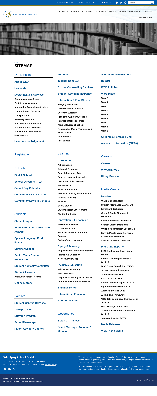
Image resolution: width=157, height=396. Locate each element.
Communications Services (28, 99)
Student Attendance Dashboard (117, 205)
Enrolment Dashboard (112, 209)
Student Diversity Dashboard (116, 240)
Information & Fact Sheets (74, 100)
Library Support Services (27, 111)
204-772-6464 (31, 365)
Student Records (24, 272)
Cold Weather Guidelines (70, 108)
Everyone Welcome (67, 113)
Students (101, 11)
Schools (90, 11)
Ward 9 (104, 131)
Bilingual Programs (68, 169)
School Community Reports (115, 270)
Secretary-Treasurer (25, 119)
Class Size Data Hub (111, 278)
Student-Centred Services (28, 127)
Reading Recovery (67, 197)
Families (112, 11)
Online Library (23, 282)
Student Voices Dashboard (114, 225)
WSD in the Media (112, 330)
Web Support (64, 136)
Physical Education (67, 189)
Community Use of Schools (31, 194)
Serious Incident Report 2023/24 (117, 282)
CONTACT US (90, 3)
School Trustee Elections (116, 74)
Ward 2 (104, 102)
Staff (32, 378)
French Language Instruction (72, 177)
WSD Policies (109, 87)
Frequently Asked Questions (72, 117)
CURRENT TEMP (65, 3)
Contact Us (6, 378)
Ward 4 (104, 110)
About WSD (21, 81)
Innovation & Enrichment (73, 220)
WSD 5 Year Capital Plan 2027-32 (117, 266)
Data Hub (106, 196)
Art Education (65, 165)
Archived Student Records (28, 277)
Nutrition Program (25, 315)
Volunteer (63, 74)
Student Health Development (72, 210)
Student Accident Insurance (75, 93)
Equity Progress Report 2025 (115, 286)
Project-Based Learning (70, 240)
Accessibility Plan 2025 (113, 291)
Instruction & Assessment (71, 181)
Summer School (24, 248)
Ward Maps (108, 93)
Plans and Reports (112, 246)
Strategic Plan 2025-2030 (113, 318)
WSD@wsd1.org (51, 365)
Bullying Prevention (68, 104)
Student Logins (23, 221)
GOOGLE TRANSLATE (105, 3)
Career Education (67, 228)
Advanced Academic (68, 224)
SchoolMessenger (25, 322)
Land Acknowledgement (29, 141)
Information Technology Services (31, 107)
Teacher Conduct (68, 80)
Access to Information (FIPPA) (119, 143)
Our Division (62, 11)
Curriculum (64, 160)
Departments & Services (29, 94)
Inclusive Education (70, 265)
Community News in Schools (32, 200)
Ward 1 (104, 98)
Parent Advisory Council (29, 328)
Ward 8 (104, 127)
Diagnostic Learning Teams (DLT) (75, 277)
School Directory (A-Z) (28, 181)
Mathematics (64, 185)
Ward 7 (104, 122)
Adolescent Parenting (69, 269)
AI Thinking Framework (113, 295)
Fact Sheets (64, 141)
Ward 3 (104, 106)
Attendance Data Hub (112, 274)
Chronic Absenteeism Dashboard (118, 229)
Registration (77, 11)
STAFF (81, 3)
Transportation (22, 115)
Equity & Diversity (69, 246)
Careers (148, 11)
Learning (122, 11)
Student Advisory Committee (31, 265)
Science (62, 202)
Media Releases (110, 324)
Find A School (23, 175)
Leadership (21, 88)
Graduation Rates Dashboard (116, 221)
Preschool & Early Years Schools (74, 193)
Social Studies (65, 206)
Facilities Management (26, 103)
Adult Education (66, 273)
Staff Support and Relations (29, 123)
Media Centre (146, 18)
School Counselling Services (75, 87)
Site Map (15, 378)
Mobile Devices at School (71, 125)
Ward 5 (104, 114)
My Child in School (67, 214)
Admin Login (24, 378)
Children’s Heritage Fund (116, 136)
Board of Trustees (69, 320)
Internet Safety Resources (71, 121)
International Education (72, 294)
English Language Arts (69, 173)
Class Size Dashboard (112, 201)
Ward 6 (104, 118)
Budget (105, 80)
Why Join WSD (110, 169)
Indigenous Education (69, 255)
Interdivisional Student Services (74, 281)
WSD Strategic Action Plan (114, 306)
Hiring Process (110, 176)
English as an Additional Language (75, 251)
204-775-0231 (14, 365)
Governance (135, 11)
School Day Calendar (27, 188)
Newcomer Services (68, 259)
